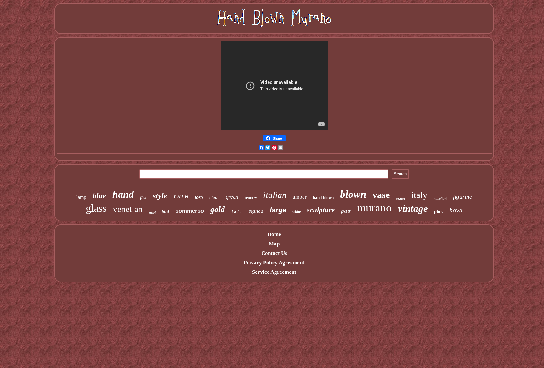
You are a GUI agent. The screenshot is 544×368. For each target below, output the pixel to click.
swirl (152, 212)
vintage (413, 208)
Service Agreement (274, 272)
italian (274, 195)
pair (346, 210)
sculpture (321, 210)
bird (165, 211)
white (296, 212)
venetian (128, 209)
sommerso (189, 211)
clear (214, 197)
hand (123, 194)
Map (274, 244)
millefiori (440, 198)
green (232, 197)
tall (236, 211)
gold (217, 209)
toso (199, 197)
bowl (455, 210)
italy (419, 195)
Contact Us (274, 253)
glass (96, 208)
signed (256, 211)
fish (143, 197)
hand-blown (323, 197)
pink (438, 211)
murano (374, 208)
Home (274, 234)
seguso (400, 198)
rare (181, 196)
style (160, 195)
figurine (462, 196)
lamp (81, 197)
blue (99, 196)
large (278, 210)
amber (300, 197)
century (251, 197)
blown (353, 194)
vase (381, 194)
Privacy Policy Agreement (274, 263)
